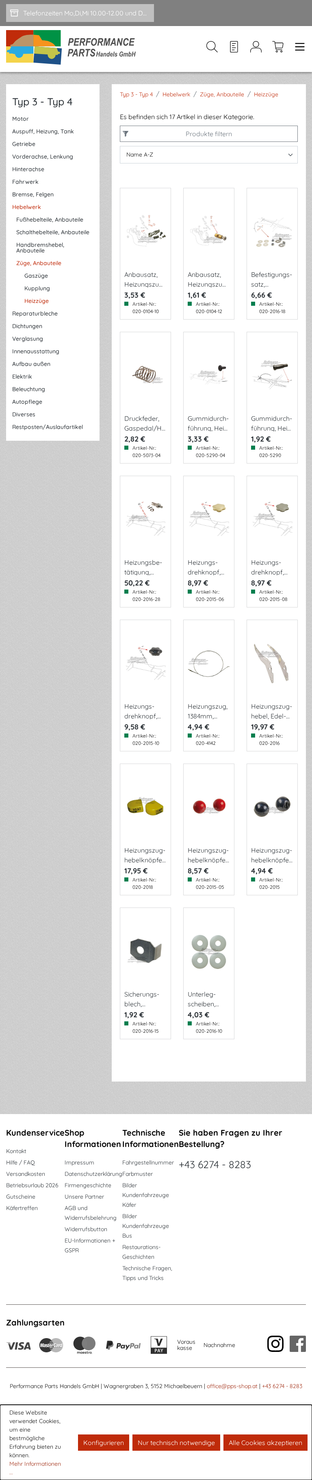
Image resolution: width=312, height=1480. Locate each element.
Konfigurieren (103, 1443)
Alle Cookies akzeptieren (265, 1443)
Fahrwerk (25, 181)
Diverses (23, 414)
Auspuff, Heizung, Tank (43, 131)
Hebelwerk (26, 207)
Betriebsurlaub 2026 (32, 1185)
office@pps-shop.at (232, 1386)
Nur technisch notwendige (176, 1443)
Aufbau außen (31, 364)
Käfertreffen (22, 1208)
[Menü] (297, 49)
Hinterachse (28, 169)
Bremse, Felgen (33, 194)
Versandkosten (25, 1173)
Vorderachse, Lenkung (42, 156)
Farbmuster (137, 1173)
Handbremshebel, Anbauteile (40, 247)
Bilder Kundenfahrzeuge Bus (145, 1225)
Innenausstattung (35, 351)
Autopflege (27, 401)
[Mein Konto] (256, 49)
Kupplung (37, 288)
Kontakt (16, 1151)
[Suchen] (212, 49)
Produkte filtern (209, 134)
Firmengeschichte (88, 1185)
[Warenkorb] (278, 49)
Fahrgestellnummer (148, 1162)
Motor (20, 118)
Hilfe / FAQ (20, 1162)
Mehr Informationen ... (35, 1468)
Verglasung (27, 338)
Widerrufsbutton (86, 1229)
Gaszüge (36, 275)
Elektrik (22, 376)
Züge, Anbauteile (38, 263)
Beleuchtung (28, 389)
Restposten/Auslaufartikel (47, 427)
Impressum (79, 1162)
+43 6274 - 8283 (215, 1164)
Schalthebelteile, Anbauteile (52, 232)
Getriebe (23, 144)
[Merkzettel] (234, 49)
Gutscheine (20, 1196)
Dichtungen (27, 326)
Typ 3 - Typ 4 (42, 101)
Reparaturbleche (35, 313)
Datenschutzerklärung (93, 1173)
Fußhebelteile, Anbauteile (49, 219)
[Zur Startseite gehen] (73, 49)
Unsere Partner (84, 1196)
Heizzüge (36, 301)
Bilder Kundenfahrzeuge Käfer (145, 1195)
